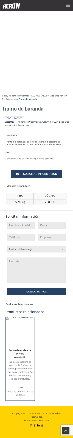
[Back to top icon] (65, 430)
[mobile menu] (68, 5)
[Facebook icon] (34, 425)
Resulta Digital (44, 420)
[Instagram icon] (42, 425)
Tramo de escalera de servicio (20, 352)
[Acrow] (11, 5)
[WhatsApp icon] (31, 425)
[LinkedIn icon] (38, 425)
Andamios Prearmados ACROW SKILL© (28, 95)
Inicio (4, 95)
